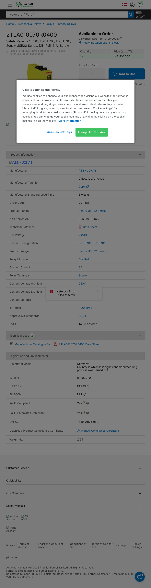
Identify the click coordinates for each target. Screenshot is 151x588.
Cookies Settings (59, 131)
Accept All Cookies (92, 132)
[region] (75, 111)
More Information (69, 120)
